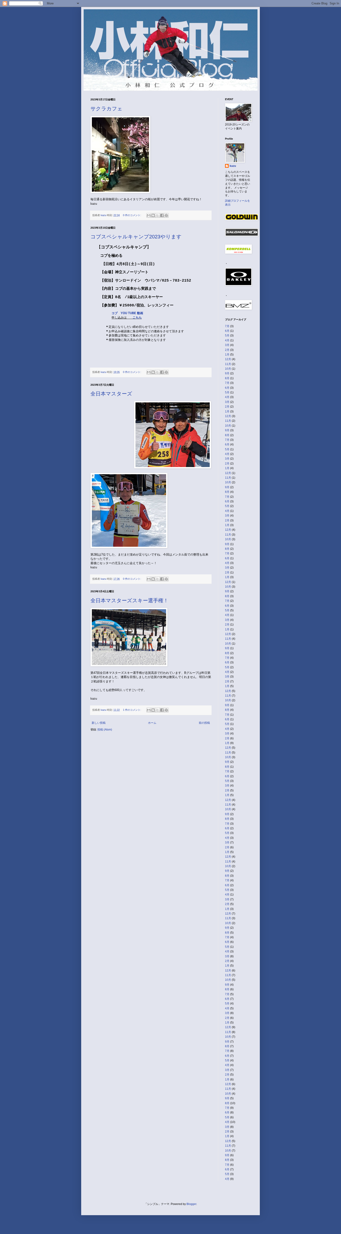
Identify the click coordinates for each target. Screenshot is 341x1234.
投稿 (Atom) (104, 729)
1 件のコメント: (132, 709)
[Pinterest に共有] (166, 215)
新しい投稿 (99, 722)
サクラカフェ (106, 109)
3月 (227, 345)
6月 (227, 330)
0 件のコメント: (132, 215)
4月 (227, 340)
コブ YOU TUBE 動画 (127, 313)
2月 (227, 350)
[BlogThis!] (153, 215)
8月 (227, 378)
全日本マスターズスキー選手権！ (129, 600)
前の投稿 (204, 722)
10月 (228, 368)
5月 (227, 335)
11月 (228, 364)
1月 (227, 354)
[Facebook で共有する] (162, 215)
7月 (227, 326)
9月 (227, 373)
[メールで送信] (148, 215)
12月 (228, 359)
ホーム (152, 722)
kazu (233, 166)
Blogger (191, 1204)
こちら (137, 317)
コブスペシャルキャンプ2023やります (136, 237)
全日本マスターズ (111, 394)
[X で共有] (157, 215)
